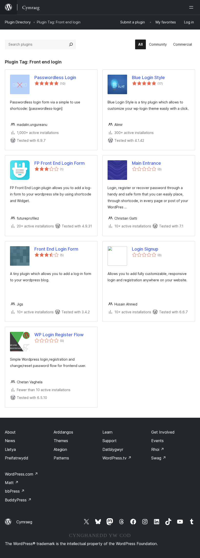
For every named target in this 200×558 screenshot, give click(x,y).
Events (157, 440)
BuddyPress (18, 499)
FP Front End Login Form (59, 163)
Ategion (60, 449)
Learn (107, 432)
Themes (61, 440)
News (10, 440)
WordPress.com (21, 474)
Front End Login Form (56, 249)
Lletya (10, 449)
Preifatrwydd (16, 458)
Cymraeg (24, 521)
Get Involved (163, 432)
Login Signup (145, 249)
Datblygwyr (112, 449)
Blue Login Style (148, 77)
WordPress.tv (116, 458)
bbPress (15, 491)
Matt (12, 482)
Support (109, 440)
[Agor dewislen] (192, 7)
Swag (158, 458)
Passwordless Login (55, 77)
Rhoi (157, 449)
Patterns (61, 458)
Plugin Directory (18, 22)
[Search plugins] (71, 44)
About (10, 432)
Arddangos (63, 432)
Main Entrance (146, 163)
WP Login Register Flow (59, 334)
